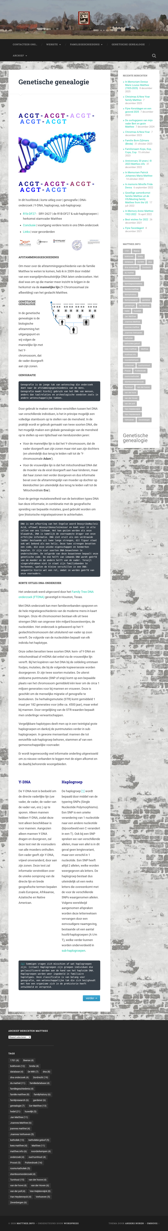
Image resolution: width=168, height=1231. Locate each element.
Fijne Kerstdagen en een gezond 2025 (138, 110)
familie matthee (132, 289)
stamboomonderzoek (134, 382)
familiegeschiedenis (133, 284)
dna (150, 262)
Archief (18, 55)
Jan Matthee (130, 316)
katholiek (129, 338)
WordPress (71, 1223)
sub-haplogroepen (73, 950)
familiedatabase (132, 278)
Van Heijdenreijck (132, 409)
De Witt (140, 262)
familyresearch (131, 300)
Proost (128, 371)
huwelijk (137, 311)
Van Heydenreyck (132, 414)
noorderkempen (132, 360)
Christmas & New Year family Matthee (137, 98)
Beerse (136, 251)
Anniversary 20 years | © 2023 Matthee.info (138, 162)
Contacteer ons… (25, 44)
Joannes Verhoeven (133, 333)
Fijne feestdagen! (134, 228)
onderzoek (129, 365)
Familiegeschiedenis (85, 44)
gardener (146, 300)
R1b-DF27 (29, 213)
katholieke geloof (132, 343)
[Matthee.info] (84, 19)
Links (26, 231)
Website (52, 44)
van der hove (130, 392)
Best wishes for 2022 (136, 219)
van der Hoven (131, 398)
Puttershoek (140, 371)
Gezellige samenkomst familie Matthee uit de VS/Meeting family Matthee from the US (137, 197)
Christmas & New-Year (137, 131)
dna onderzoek (131, 267)
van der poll (130, 403)
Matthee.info (26, 1223)
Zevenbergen (144, 420)
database (129, 262)
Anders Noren (134, 1223)
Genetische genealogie (128, 44)
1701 (127, 251)
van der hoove (143, 387)
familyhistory (130, 294)
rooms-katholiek (132, 376)
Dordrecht (146, 267)
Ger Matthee (144, 305)
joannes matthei (132, 327)
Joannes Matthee (132, 322)
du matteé (129, 273)
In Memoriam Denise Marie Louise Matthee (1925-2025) (137, 85)
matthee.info (130, 354)
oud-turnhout (144, 365)
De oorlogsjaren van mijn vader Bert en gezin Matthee (139, 123)
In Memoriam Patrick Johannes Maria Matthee (138, 174)
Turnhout (129, 387)
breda (140, 256)
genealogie (129, 305)
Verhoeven (129, 420)
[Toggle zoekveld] (154, 55)
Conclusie (29, 225)
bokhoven (129, 256)
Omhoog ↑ (153, 1223)
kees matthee (130, 349)
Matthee (144, 349)
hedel (127, 311)
